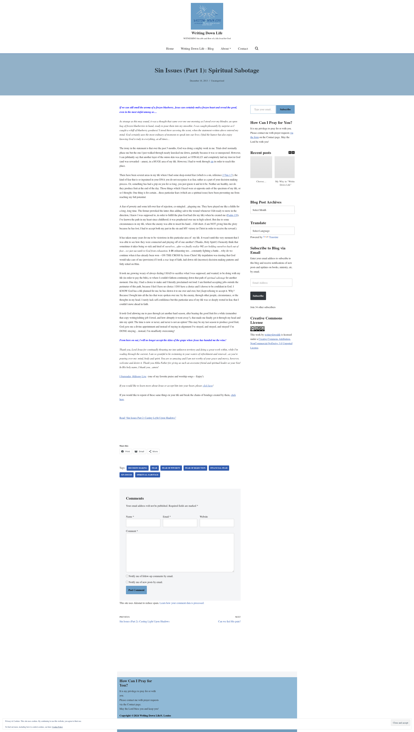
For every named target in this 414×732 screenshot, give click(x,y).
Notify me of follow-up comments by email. (151, 576)
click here (208, 385)
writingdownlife (273, 334)
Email (167, 516)
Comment (132, 531)
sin (212, 161)
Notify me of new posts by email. (146, 582)
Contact (243, 48)
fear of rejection (195, 468)
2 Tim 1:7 (227, 175)
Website (204, 516)
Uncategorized (217, 80)
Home (170, 48)
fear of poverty (171, 468)
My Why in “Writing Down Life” (285, 183)
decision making (137, 468)
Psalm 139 (232, 215)
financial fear (219, 468)
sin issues (126, 474)
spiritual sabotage (147, 474)
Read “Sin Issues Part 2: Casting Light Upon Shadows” (148, 417)
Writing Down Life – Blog (197, 48)
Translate (273, 237)
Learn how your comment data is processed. (182, 603)
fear (154, 468)
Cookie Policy (57, 727)
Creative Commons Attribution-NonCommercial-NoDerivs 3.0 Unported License (271, 343)
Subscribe (285, 109)
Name (130, 516)
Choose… (261, 181)
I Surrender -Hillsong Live (133, 376)
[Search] (256, 48)
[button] (230, 48)
